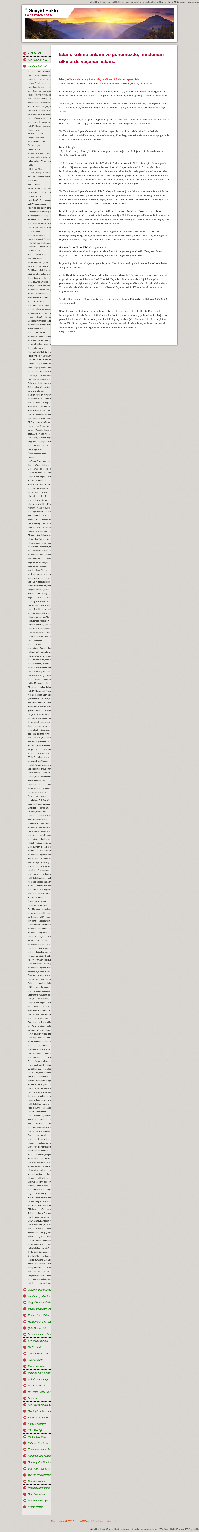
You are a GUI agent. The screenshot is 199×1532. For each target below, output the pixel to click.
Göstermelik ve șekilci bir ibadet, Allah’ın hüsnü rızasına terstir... (39, 671)
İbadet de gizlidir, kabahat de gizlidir (39, 1252)
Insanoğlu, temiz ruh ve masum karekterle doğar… (39, 511)
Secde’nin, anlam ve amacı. (39, 246)
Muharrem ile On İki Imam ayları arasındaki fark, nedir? (39, 398)
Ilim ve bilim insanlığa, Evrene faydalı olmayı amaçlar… (39, 585)
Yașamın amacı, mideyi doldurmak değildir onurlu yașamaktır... (39, 613)
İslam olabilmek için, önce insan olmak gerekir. (39, 1228)
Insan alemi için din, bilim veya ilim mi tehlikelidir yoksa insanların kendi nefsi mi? (39, 659)
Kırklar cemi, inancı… (37, 149)
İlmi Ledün (32, 180)
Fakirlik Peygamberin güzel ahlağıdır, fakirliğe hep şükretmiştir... (39, 1061)
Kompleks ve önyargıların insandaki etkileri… (39, 1053)
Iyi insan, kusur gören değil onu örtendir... (39, 1080)
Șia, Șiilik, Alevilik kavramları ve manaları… (39, 379)
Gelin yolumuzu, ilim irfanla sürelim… (39, 784)
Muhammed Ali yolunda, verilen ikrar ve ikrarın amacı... (39, 932)
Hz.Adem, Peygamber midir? (39, 461)
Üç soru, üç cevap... (36, 250)
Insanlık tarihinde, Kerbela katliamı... (39, 1018)
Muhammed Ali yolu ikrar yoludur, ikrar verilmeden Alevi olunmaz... (39, 967)
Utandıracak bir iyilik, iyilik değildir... (39, 1065)
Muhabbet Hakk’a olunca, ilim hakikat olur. (39, 1178)
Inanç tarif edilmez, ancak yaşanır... (39, 344)
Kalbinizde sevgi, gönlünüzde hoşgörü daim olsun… (39, 675)
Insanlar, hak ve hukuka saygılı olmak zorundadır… (39, 990)
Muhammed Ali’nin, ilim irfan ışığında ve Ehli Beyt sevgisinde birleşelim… (39, 955)
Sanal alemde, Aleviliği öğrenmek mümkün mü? (39, 593)
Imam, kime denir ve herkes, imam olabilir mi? (39, 371)
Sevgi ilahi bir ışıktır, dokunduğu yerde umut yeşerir (39, 1275)
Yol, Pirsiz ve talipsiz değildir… (39, 1026)
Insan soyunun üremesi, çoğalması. (39, 281)
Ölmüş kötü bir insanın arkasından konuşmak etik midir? (39, 1146)
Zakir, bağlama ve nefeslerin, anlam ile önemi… (39, 118)
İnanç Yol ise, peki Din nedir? (39, 1244)
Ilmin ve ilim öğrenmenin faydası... (39, 223)
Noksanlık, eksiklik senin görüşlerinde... (39, 694)
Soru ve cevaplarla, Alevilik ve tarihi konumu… (39, 1014)
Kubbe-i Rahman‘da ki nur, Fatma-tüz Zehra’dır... (39, 683)
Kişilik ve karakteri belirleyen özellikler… (39, 959)
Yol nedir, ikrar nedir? (37, 811)
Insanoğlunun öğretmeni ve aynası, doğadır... (39, 648)
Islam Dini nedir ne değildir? (39, 98)
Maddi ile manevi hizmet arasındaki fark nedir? (39, 1041)
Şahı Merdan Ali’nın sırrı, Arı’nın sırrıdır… (39, 698)
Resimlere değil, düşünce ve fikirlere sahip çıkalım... (39, 765)
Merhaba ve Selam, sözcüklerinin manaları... (39, 850)
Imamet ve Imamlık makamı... (39, 309)
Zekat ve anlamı (34, 231)
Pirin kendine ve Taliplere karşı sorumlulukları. (39, 1209)
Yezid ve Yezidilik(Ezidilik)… (39, 581)
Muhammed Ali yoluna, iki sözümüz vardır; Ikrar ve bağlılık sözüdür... (39, 854)
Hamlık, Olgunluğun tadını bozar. (39, 1240)
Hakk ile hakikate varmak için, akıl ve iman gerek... (39, 963)
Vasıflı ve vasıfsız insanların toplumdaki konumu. (39, 1174)
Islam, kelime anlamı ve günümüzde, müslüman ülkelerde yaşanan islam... (39, 418)
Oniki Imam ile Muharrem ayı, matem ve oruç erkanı (39, 383)
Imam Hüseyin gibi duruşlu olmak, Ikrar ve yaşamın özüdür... (39, 866)
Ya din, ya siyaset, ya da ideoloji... (39, 574)
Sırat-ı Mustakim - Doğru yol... (39, 110)
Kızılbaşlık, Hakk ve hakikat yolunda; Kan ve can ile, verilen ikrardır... (39, 176)
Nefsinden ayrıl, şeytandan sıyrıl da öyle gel (39, 1201)
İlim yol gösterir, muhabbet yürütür (39, 1185)
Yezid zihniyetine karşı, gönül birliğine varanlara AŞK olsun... (39, 862)
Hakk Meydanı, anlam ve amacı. (39, 375)
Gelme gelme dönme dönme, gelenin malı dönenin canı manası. (39, 387)
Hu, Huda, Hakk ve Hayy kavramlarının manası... (39, 745)
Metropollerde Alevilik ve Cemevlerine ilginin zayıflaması (39, 1205)
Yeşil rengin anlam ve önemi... (39, 768)
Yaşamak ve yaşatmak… (38, 566)
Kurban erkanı (34, 184)
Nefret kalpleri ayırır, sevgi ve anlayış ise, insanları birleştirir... (39, 1154)
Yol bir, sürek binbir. (36, 301)
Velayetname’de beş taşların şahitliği (39, 114)
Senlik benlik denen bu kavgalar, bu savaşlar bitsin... (39, 772)
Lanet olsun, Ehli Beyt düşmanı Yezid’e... (39, 800)
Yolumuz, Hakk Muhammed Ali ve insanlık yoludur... (39, 761)
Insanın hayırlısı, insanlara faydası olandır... (39, 663)
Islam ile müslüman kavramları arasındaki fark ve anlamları (39, 893)
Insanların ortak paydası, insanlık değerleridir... (39, 874)
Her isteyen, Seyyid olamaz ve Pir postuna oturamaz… (39, 948)
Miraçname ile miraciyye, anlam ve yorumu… (39, 944)
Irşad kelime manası (36, 235)
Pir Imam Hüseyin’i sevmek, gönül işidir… (39, 535)
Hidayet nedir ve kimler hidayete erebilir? (39, 620)
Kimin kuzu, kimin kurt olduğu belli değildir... (39, 971)
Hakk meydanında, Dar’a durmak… (39, 406)
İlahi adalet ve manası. (37, 348)
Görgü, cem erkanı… (36, 640)
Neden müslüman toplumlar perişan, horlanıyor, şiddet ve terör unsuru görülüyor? (39, 558)
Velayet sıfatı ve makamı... (39, 266)
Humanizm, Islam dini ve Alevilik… (39, 609)
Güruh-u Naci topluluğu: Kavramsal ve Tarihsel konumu (39, 227)
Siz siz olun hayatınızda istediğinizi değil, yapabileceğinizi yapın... (39, 687)
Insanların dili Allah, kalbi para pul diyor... (39, 1057)
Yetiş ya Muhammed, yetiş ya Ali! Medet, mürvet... (39, 803)
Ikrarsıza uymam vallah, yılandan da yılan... (39, 718)
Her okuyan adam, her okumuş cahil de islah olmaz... (39, 1115)
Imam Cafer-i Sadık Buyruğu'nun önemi (39, 71)
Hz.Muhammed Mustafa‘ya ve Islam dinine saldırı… (39, 480)
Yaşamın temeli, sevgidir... (39, 562)
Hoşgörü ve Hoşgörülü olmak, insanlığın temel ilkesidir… (39, 1002)
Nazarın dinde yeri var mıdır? (39, 1100)
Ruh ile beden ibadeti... (38, 1111)
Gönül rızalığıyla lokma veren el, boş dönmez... (39, 1092)
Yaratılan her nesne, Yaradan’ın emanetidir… (39, 1029)
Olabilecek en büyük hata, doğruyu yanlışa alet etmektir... (39, 807)
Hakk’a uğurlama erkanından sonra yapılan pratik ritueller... (39, 1037)
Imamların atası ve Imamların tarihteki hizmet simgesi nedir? (39, 1049)
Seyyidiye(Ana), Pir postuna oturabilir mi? (39, 200)
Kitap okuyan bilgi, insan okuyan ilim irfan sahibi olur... (39, 1107)
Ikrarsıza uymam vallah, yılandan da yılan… (39, 667)
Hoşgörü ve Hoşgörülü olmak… (39, 476)
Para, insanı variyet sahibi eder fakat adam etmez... (39, 1022)
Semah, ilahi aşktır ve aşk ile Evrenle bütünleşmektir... (39, 1119)
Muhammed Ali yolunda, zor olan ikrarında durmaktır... (39, 827)
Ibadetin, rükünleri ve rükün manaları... (39, 394)
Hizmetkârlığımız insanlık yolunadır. (39, 1170)
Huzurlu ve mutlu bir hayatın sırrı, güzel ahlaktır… (39, 905)
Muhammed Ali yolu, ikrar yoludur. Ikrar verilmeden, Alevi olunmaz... (39, 289)
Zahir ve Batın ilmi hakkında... (39, 192)
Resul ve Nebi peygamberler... (39, 172)
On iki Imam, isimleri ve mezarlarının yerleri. (39, 270)
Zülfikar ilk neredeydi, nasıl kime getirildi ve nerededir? (39, 753)
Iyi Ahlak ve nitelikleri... (37, 496)
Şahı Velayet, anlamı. (37, 203)
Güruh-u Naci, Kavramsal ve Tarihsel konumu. (39, 1220)
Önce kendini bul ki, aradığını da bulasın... (39, 975)
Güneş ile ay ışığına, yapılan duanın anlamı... (39, 936)
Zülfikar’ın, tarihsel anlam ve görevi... (39, 757)
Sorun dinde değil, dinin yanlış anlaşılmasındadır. (39, 1224)
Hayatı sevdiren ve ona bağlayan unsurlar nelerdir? (39, 1033)
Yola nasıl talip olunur (37, 390)
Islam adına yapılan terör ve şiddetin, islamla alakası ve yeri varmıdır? (39, 414)
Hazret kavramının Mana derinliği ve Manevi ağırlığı (39, 1259)
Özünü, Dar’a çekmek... (38, 901)
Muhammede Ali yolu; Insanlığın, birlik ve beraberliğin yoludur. (39, 324)
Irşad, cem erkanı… (36, 644)
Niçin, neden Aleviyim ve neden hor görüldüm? (39, 285)
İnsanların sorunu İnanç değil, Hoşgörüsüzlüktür (39, 1279)
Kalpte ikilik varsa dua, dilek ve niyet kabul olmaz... (39, 831)
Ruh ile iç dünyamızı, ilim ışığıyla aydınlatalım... (39, 979)
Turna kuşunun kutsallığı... (39, 215)
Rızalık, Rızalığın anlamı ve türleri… (39, 363)
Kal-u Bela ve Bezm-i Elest (39, 297)
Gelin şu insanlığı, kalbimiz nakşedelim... (39, 846)
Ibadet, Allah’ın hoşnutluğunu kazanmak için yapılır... (39, 788)
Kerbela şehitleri (35, 449)
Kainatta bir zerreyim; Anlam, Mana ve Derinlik (39, 1263)
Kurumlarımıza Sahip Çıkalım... (39, 515)
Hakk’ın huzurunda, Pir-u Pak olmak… (39, 484)
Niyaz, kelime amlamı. (37, 328)
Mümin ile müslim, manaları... (39, 881)
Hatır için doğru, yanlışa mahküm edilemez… (39, 870)
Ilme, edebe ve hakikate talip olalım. (39, 277)
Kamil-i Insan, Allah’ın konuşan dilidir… (39, 605)
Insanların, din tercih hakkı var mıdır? (39, 445)
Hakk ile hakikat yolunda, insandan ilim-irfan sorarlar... (39, 1103)
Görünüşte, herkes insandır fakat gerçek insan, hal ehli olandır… (39, 472)
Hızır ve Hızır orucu (36, 196)
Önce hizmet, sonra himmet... (39, 726)
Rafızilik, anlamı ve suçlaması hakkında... (39, 909)
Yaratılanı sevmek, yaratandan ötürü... (39, 313)
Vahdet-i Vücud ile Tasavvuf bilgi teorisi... (39, 429)
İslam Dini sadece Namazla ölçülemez (39, 1271)
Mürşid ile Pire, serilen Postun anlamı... (39, 340)
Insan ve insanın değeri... (38, 488)
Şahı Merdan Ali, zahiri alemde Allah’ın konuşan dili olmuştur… (39, 690)
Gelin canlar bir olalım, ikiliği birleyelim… (39, 983)
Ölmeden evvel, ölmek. (37, 453)
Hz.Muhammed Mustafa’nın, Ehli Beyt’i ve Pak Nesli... (39, 897)
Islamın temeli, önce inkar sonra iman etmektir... (39, 1088)
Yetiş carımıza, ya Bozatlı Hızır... (39, 749)
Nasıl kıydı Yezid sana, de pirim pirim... (39, 601)
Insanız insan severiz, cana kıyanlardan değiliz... (39, 835)
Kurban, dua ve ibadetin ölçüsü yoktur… (39, 1123)
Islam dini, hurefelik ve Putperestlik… (39, 503)
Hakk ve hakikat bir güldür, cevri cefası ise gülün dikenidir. (39, 410)
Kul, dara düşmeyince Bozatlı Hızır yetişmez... (39, 741)
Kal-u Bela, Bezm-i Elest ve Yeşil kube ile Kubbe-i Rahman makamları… (39, 1010)
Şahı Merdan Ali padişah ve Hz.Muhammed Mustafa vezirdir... (39, 710)
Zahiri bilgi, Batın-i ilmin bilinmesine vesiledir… (39, 1068)
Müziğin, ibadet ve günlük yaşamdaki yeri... (39, 542)
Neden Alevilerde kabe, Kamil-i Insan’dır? (39, 352)
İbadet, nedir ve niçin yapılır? (39, 262)
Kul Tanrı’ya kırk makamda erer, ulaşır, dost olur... (39, 819)
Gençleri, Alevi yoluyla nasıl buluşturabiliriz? (39, 1255)
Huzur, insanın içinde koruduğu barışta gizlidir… (39, 1158)
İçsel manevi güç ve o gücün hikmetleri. (39, 1236)
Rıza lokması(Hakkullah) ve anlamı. (39, 211)
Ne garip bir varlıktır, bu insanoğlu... (39, 714)
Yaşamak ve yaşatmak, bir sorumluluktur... (39, 994)
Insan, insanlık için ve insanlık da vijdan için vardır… (39, 1139)
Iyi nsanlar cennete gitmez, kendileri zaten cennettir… (39, 655)
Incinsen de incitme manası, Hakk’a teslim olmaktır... (39, 952)
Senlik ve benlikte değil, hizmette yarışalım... (39, 780)
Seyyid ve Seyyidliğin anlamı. (39, 441)
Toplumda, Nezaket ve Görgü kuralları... (39, 733)
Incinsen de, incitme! (36, 332)
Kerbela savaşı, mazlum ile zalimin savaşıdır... (39, 523)
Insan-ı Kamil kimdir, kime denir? (39, 305)
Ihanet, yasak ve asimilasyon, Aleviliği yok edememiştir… (39, 722)
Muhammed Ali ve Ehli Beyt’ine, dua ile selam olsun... (39, 336)
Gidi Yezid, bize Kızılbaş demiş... (39, 359)
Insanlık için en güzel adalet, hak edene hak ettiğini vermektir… (39, 679)
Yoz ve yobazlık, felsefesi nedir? (39, 577)
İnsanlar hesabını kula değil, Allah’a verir (39, 1189)
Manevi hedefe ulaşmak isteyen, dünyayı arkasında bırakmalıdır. (39, 1166)
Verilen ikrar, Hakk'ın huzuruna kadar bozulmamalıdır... (39, 916)
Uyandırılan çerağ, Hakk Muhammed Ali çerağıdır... (39, 624)
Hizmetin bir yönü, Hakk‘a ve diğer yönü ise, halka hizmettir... (39, 636)
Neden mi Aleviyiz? (36, 258)
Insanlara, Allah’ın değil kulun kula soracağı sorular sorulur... (39, 889)
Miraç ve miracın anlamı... (38, 293)
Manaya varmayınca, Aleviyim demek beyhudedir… (39, 616)
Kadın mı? (32, 457)
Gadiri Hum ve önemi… (38, 1135)
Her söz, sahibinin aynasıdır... (39, 858)
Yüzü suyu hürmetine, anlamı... (39, 274)
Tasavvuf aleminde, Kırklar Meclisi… (39, 433)
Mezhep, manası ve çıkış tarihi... (39, 106)
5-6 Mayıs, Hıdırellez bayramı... (39, 823)
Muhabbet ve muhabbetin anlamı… (39, 928)
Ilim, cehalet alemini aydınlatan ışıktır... (39, 920)
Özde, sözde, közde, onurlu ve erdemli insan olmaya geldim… (39, 632)
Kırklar (30, 164)
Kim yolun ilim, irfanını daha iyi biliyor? (39, 207)
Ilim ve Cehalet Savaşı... (38, 492)
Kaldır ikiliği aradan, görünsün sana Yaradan (39, 1248)
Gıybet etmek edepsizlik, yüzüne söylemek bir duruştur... (39, 1162)
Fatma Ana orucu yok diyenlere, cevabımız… (39, 355)
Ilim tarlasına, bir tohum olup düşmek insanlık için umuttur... (39, 1096)
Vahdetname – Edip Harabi (39, 188)
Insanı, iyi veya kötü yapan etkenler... (39, 500)
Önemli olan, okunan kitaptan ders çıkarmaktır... (39, 1072)
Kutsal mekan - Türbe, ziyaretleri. (39, 161)
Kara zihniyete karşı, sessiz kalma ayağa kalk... (39, 527)
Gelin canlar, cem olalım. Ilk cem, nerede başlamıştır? (39, 815)
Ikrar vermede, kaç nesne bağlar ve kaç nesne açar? (39, 1006)
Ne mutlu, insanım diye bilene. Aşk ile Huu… (39, 885)
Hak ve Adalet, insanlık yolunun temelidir (39, 1197)
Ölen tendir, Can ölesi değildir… (39, 437)
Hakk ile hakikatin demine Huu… (39, 877)
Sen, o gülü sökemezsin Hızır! (39, 1076)
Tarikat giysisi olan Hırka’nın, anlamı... (39, 940)
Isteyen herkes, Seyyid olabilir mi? (39, 316)
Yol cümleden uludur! (37, 141)
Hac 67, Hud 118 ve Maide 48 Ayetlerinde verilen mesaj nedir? (39, 1131)
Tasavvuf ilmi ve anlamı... (38, 254)
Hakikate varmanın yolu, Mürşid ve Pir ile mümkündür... (39, 652)
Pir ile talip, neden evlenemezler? (39, 219)
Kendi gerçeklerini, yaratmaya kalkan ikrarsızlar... (39, 531)
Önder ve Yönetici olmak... (39, 464)
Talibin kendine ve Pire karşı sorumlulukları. (39, 1213)
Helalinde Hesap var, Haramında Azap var (39, 1283)
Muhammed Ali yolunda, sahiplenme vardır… (39, 546)
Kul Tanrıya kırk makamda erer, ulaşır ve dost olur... (39, 702)
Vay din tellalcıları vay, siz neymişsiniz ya (39, 1193)
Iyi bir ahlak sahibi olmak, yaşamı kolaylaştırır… (39, 987)
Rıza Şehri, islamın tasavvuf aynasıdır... (39, 706)
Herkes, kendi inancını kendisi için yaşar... (39, 776)
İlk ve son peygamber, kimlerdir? (39, 367)
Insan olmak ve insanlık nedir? (39, 729)
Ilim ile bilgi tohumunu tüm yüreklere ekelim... (39, 1150)
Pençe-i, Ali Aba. (35, 168)
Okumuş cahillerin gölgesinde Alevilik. (39, 1181)
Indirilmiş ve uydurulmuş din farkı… (39, 839)
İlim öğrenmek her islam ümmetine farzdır (39, 1267)
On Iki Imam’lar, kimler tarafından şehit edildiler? (39, 320)
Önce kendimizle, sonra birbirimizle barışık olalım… (39, 628)
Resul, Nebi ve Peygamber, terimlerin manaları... (39, 924)
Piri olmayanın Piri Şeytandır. (39, 1232)
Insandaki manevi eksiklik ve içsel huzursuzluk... (39, 1127)
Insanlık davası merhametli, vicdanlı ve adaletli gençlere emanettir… (39, 1045)
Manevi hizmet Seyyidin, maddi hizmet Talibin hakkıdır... (39, 1084)
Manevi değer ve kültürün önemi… (39, 539)
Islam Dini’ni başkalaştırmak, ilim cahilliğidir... (39, 737)
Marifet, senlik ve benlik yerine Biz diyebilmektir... (39, 842)
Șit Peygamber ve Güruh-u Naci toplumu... (39, 422)
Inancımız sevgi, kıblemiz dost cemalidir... (39, 913)
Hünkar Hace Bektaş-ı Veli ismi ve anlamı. (39, 426)
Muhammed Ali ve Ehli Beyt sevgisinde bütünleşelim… (39, 554)
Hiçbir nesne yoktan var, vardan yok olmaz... (39, 1142)
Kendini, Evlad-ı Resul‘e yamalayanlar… (39, 519)
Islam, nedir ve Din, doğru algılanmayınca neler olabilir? (39, 402)
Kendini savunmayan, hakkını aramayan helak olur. (39, 1216)
